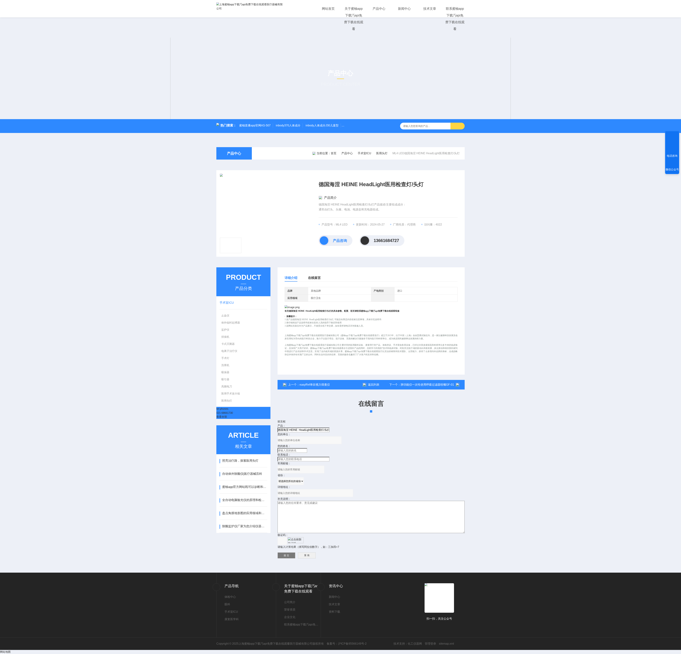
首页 (333, 153)
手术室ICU (364, 153)
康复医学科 (232, 619)
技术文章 (429, 8)
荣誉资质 (289, 609)
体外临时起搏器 (230, 322)
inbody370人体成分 (288, 125)
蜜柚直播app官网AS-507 (255, 125)
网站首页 (328, 8)
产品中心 (379, 8)
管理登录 (430, 643)
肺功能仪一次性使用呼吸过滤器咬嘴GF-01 (427, 384)
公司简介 (289, 602)
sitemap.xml (446, 643)
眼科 (227, 604)
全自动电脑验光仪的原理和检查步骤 (244, 500)
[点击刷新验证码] (296, 540)
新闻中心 (404, 8)
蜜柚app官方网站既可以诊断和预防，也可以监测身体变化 (244, 487)
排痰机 (225, 336)
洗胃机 (225, 365)
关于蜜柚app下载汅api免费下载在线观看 (353, 19)
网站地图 (5, 651)
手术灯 (225, 358)
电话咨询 (672, 155)
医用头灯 (381, 153)
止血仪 (225, 315)
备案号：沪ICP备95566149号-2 (347, 643)
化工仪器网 (415, 643)
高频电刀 (226, 386)
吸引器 (225, 379)
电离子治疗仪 (229, 350)
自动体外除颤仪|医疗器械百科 (242, 473)
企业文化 (289, 617)
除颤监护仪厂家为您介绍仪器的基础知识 (244, 526)
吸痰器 (225, 372)
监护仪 (225, 329)
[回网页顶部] (672, 142)
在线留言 (314, 278)
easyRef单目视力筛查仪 (315, 384)
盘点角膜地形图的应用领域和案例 (244, 513)
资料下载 (334, 611)
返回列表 (373, 384)
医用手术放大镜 (230, 393)
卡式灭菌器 (228, 343)
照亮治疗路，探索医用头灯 (240, 460)
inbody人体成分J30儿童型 (322, 125)
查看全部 (221, 416)
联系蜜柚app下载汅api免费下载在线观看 (454, 19)
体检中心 (230, 596)
